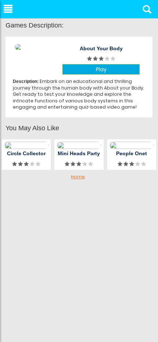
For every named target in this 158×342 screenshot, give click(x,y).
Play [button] (101, 69)
